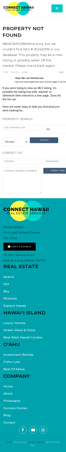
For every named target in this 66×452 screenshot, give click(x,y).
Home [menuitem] (8, 386)
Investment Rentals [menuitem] (18, 354)
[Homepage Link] (18, 8)
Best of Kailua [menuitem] (14, 369)
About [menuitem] (8, 393)
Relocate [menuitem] (10, 298)
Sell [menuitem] (6, 284)
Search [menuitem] (8, 277)
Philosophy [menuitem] (12, 400)
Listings (25, 72)
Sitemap (49, 442)
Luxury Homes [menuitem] (14, 323)
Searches (15, 72)
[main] (33, 107)
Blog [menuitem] (6, 415)
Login (61, 72)
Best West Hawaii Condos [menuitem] (22, 337)
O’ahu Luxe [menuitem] (11, 361)
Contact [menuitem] (9, 422)
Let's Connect (20, 246)
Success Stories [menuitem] (15, 408)
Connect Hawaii (20, 442)
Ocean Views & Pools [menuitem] (19, 330)
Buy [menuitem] (6, 291)
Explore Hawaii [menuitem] (14, 305)
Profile (5, 72)
